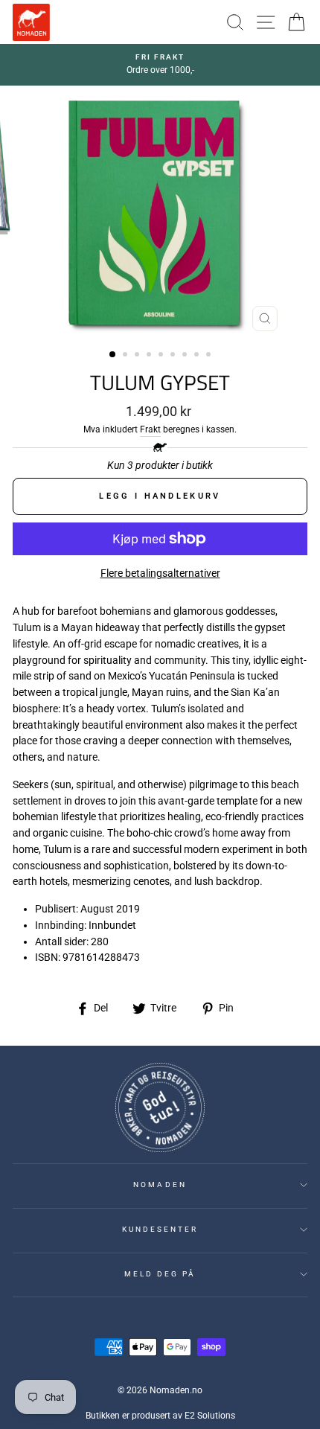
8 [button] (198, 355)
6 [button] (174, 355)
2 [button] (126, 355)
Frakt (150, 429)
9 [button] (210, 355)
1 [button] (113, 355)
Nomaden (159, 1184)
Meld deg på (160, 1274)
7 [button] (186, 355)
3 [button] (138, 355)
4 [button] (150, 355)
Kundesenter (160, 1229)
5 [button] (162, 355)
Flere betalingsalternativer (160, 573)
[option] (160, 64)
